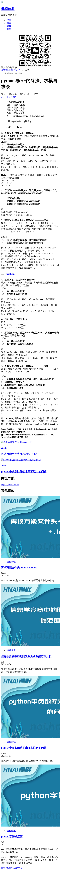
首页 (3, 70)
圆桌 (9, 29)
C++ (5, 97)
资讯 (9, 20)
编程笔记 (15, 70)
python (10, 273)
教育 (9, 26)
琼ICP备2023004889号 (11, 868)
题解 (9, 23)
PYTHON (12, 97)
